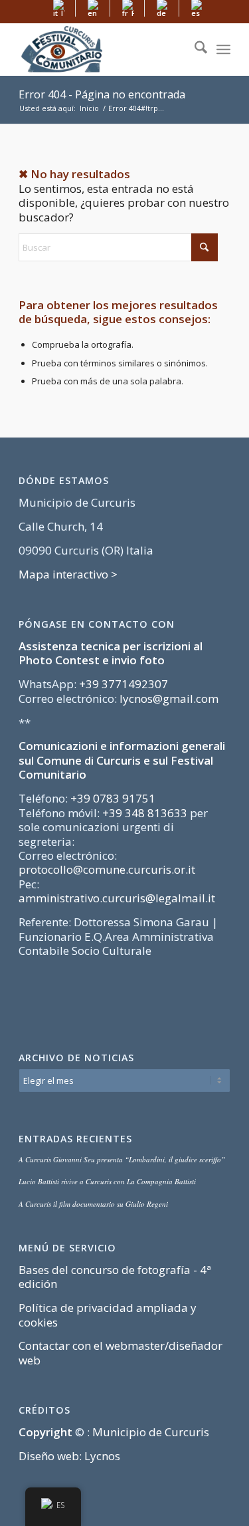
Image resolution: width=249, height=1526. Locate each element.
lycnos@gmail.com (169, 698)
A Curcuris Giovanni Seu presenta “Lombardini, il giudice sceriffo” (122, 1159)
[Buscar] (194, 49)
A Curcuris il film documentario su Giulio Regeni (93, 1204)
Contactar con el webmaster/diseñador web (120, 1352)
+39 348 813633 (144, 813)
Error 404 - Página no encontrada (102, 94)
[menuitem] (59, 8)
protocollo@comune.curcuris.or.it (107, 869)
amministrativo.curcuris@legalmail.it (117, 898)
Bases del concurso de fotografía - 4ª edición (115, 1276)
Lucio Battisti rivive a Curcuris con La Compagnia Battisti (107, 1181)
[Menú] (223, 49)
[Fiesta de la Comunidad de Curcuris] (103, 49)
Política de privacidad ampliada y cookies (108, 1314)
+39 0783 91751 (112, 798)
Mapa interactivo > (68, 574)
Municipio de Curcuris (150, 1432)
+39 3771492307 (123, 684)
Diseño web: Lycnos (69, 1455)
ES (60, 1504)
